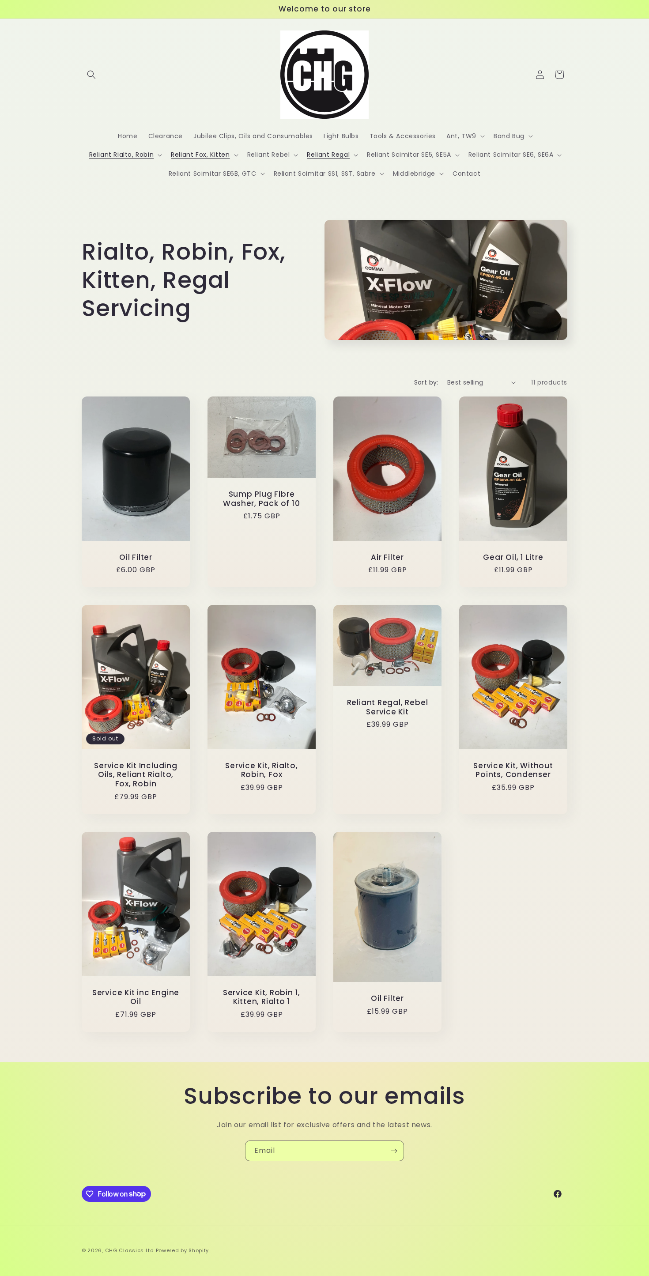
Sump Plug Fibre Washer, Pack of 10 (261, 499)
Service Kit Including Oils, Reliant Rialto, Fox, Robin (135, 775)
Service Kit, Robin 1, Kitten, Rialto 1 (261, 997)
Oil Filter (135, 557)
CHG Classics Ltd (129, 1250)
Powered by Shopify (182, 1250)
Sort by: (426, 382)
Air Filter (387, 557)
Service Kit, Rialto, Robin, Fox (261, 770)
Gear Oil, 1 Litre (513, 557)
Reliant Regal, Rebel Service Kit (387, 707)
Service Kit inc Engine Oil (135, 997)
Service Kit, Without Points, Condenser (513, 770)
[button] (91, 74)
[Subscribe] (394, 1150)
